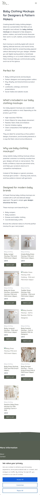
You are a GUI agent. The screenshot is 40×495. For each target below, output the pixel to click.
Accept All (20, 479)
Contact (3, 456)
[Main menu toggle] (36, 3)
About (2, 454)
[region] (20, 477)
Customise (20, 485)
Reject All (20, 491)
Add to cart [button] (10, 265)
